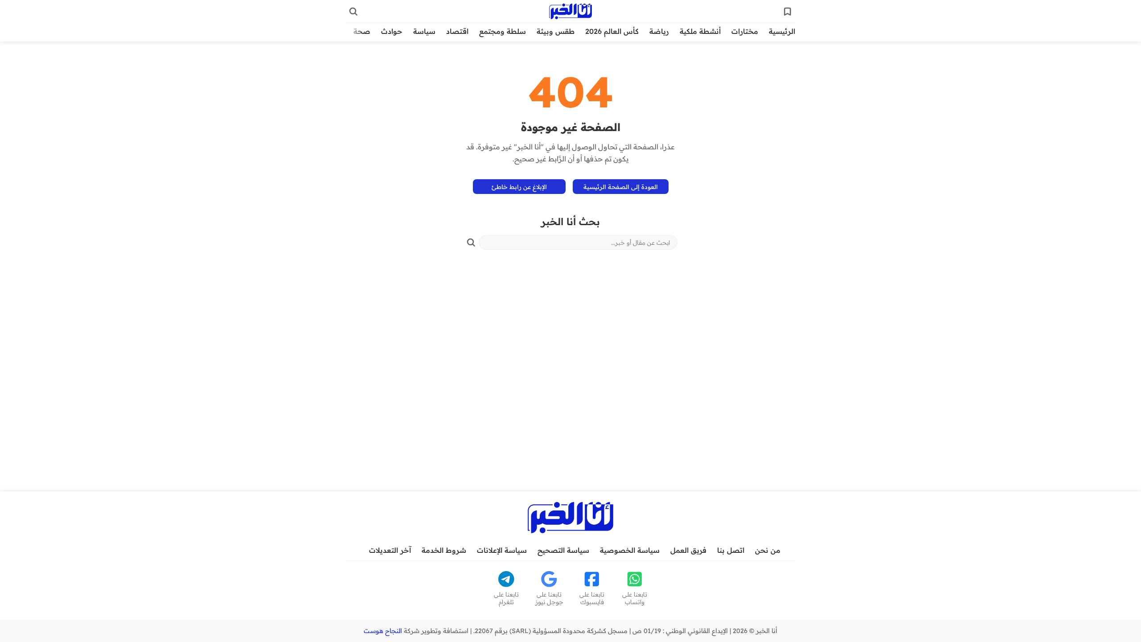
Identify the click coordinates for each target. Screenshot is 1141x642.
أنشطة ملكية (700, 31)
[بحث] (471, 242)
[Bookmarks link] (787, 11)
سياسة (424, 31)
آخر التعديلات (390, 550)
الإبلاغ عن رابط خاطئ (519, 186)
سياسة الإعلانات (502, 550)
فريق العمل (688, 550)
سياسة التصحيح (563, 550)
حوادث (391, 31)
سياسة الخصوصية (630, 550)
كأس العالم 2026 (612, 31)
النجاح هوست (383, 631)
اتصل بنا (730, 550)
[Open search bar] (353, 11)
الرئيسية (782, 31)
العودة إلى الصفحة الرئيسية (620, 186)
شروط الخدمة (444, 550)
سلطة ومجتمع (502, 31)
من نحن (767, 550)
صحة (361, 31)
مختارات (744, 31)
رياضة (659, 31)
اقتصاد (457, 31)
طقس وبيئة (556, 31)
